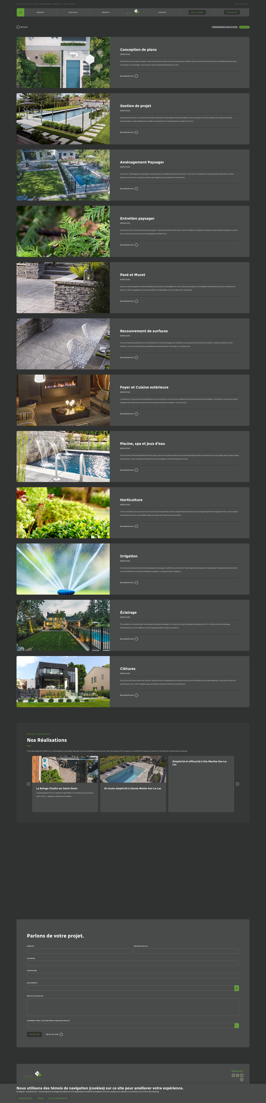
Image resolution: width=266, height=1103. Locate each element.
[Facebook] (237, 1058)
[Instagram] (241, 1058)
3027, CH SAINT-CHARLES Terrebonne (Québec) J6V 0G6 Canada (34, 1073)
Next (237, 784)
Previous (28, 784)
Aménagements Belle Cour (224, 27)
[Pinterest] (241, 1062)
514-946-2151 (241, 4)
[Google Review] (233, 1058)
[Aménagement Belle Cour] (133, 12)
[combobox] (133, 1008)
